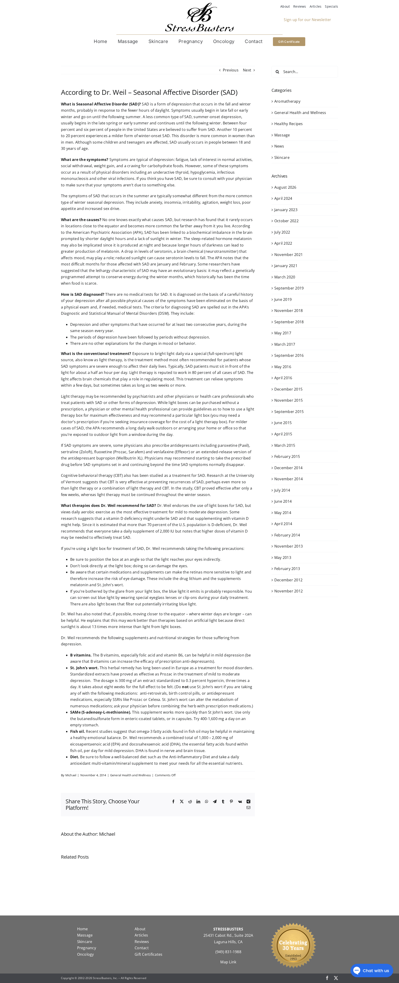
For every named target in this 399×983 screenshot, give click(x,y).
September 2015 (289, 411)
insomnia (172, 202)
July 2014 (282, 490)
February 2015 (287, 456)
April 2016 (283, 377)
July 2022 (282, 232)
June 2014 (283, 501)
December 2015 (288, 389)
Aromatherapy (287, 101)
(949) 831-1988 (228, 951)
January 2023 (285, 209)
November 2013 (288, 546)
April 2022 (283, 243)
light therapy (110, 359)
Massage (282, 135)
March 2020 (284, 277)
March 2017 (284, 344)
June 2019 (283, 299)
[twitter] (336, 978)
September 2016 (289, 355)
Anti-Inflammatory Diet (189, 756)
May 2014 (282, 512)
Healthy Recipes (288, 123)
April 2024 (283, 198)
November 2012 (288, 591)
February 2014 (287, 535)
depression (164, 159)
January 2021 (285, 265)
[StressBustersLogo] (199, 4)
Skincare (282, 157)
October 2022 (286, 220)
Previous (231, 70)
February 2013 (287, 568)
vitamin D (239, 531)
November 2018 (288, 310)
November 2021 (288, 254)
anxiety (155, 202)
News (279, 146)
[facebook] (327, 978)
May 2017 (282, 333)
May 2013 (282, 557)
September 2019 (289, 288)
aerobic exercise (95, 512)
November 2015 (288, 400)
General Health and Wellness (130, 775)
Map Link (228, 962)
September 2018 (289, 321)
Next (247, 70)
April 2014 (283, 523)
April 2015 (283, 434)
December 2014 (288, 467)
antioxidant (80, 763)
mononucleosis (74, 178)
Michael (70, 775)
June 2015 (283, 422)
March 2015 (284, 445)
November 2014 (288, 478)
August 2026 (285, 187)
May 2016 (282, 366)
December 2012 (288, 579)
